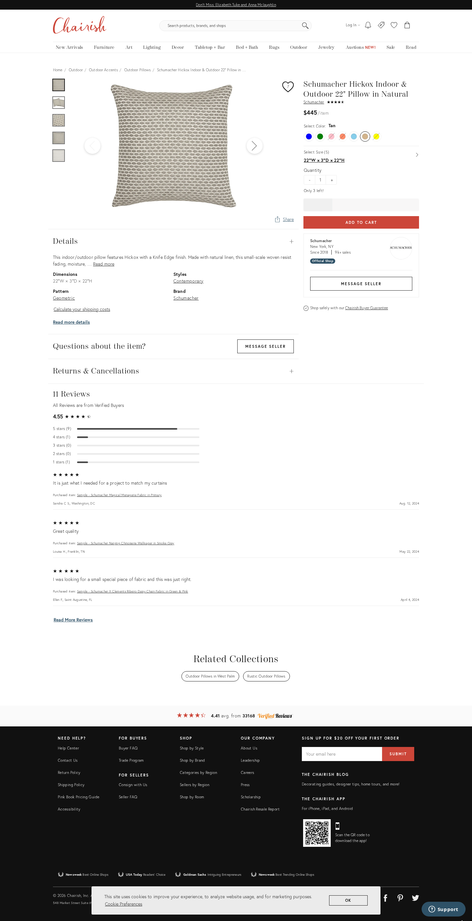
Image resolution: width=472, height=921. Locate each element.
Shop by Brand (192, 760)
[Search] (305, 25)
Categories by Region (198, 772)
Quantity (312, 170)
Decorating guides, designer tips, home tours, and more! (351, 784)
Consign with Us (133, 784)
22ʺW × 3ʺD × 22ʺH (324, 160)
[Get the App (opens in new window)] (317, 833)
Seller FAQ (128, 796)
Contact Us (68, 760)
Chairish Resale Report (260, 809)
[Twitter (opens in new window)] (415, 896)
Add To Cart (361, 222)
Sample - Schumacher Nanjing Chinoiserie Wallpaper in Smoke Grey (125, 543)
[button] (394, 26)
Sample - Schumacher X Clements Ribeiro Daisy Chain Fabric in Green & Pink (132, 591)
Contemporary (188, 281)
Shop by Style (192, 748)
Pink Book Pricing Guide (78, 796)
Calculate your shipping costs (82, 309)
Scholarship (251, 796)
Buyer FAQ (128, 748)
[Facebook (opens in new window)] (385, 896)
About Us (249, 748)
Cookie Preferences (123, 904)
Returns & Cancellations (173, 371)
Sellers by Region (194, 784)
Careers (247, 772)
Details (173, 241)
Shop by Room (192, 796)
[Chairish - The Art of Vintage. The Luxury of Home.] (79, 25)
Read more (103, 264)
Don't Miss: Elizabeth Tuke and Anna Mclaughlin (236, 4)
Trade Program (131, 760)
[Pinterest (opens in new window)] (400, 896)
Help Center (68, 748)
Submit (398, 753)
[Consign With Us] (381, 26)
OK (348, 900)
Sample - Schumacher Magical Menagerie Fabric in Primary (119, 495)
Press (245, 784)
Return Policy (69, 772)
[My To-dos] (368, 26)
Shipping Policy (71, 784)
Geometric (64, 298)
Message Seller (361, 283)
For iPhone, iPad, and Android (327, 808)
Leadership (250, 760)
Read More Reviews (73, 620)
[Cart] (407, 26)
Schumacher (313, 102)
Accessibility (69, 809)
